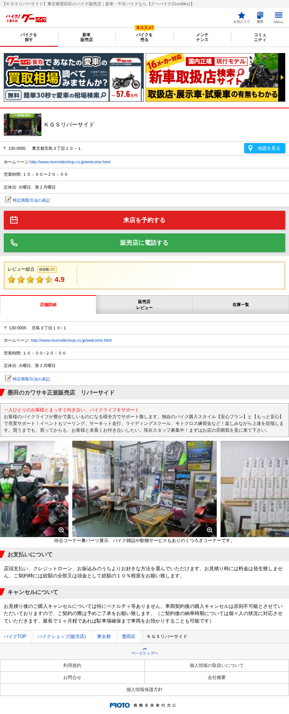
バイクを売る (144, 37)
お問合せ (72, 677)
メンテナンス (202, 37)
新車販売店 (87, 37)
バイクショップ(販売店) (62, 636)
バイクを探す (29, 37)
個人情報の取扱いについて (217, 665)
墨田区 (128, 636)
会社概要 (217, 677)
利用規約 (72, 665)
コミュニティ (260, 37)
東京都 (104, 636)
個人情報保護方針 (144, 689)
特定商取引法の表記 (31, 200)
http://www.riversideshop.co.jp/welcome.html (70, 162)
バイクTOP (15, 636)
